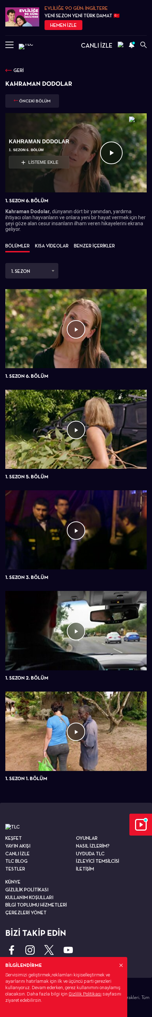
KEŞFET (13, 838)
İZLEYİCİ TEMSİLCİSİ (97, 861)
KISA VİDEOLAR (52, 246)
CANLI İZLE (96, 45)
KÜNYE (13, 882)
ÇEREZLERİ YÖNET (26, 912)
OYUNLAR (87, 838)
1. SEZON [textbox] (20, 271)
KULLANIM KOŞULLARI (29, 897)
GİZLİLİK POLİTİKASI (26, 889)
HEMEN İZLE (63, 25)
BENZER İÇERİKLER (94, 246)
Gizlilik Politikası (85, 994)
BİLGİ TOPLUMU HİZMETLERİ (36, 905)
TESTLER (15, 869)
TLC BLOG (16, 861)
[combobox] (31, 271)
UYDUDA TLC (90, 853)
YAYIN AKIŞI (17, 846)
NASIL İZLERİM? (93, 846)
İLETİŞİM (85, 869)
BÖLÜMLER (17, 246)
